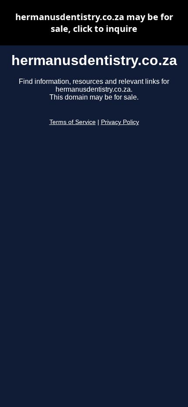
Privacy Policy (120, 122)
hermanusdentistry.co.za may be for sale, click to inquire (94, 22)
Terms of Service (72, 122)
